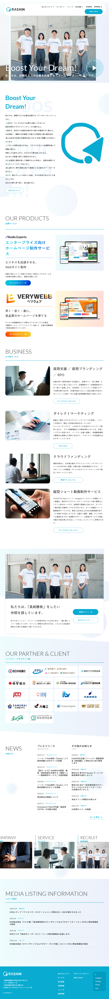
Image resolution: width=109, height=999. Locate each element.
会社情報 (78, 7)
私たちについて (47, 7)
